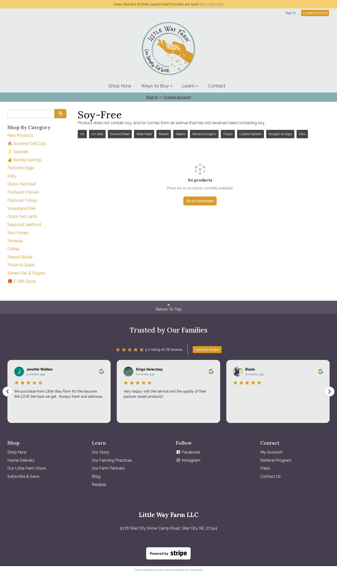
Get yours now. (212, 4)
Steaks (180, 134)
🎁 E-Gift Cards (21, 281)
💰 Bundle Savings (24, 160)
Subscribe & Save (23, 476)
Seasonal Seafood (24, 224)
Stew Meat (144, 134)
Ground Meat (119, 134)
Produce (15, 240)
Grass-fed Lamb (22, 216)
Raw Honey (18, 232)
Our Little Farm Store (26, 468)
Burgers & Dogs (280, 134)
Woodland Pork (21, 208)
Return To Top (169, 309)
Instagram (190, 460)
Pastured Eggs (20, 167)
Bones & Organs (204, 134)
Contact (216, 85)
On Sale (97, 134)
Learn (189, 85)
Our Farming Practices (112, 460)
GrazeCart (196, 570)
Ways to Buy (155, 85)
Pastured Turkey (22, 200)
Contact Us (270, 476)
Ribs (302, 134)
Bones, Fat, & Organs (26, 273)
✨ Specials (18, 151)
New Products (20, 135)
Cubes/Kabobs (251, 134)
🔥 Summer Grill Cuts (26, 143)
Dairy (12, 176)
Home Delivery (21, 460)
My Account (271, 452)
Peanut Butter (20, 257)
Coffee (13, 249)
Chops (227, 134)
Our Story (100, 452)
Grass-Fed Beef (21, 184)
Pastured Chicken (23, 192)
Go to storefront (200, 201)
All (82, 134)
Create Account (315, 13)
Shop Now (119, 85)
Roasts (163, 134)
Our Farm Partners (108, 468)
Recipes (99, 484)
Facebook (190, 452)
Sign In (290, 13)
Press (265, 468)
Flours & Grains (21, 265)
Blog (96, 476)
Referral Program (275, 460)
